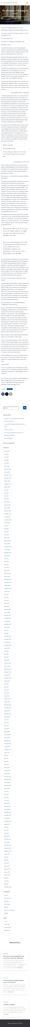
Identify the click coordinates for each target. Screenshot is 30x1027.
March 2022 (6, 606)
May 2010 (6, 884)
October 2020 (7, 642)
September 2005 (7, 887)
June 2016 (6, 794)
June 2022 (6, 597)
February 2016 (7, 806)
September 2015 (7, 821)
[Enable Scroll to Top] (27, 1024)
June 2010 (6, 881)
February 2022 (7, 609)
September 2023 (7, 552)
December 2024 (7, 510)
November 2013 (7, 848)
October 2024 (7, 516)
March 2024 (6, 537)
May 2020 (6, 657)
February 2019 (7, 698)
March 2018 (6, 731)
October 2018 (7, 710)
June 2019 (6, 687)
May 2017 (6, 761)
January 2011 (7, 872)
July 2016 (6, 791)
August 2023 (7, 555)
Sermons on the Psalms (9, 910)
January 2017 (7, 773)
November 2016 (7, 779)
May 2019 (6, 690)
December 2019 (7, 669)
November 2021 (7, 618)
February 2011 (7, 869)
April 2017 (6, 764)
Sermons (6, 907)
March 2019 (6, 696)
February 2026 (7, 469)
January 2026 (7, 472)
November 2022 (7, 582)
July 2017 (6, 755)
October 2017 (7, 746)
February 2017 (7, 770)
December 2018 (7, 704)
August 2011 (7, 854)
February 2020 (7, 663)
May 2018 (6, 725)
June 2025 (6, 493)
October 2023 (7, 549)
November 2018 (7, 707)
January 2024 (7, 543)
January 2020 (7, 666)
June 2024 (6, 528)
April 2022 (6, 603)
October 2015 (7, 818)
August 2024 (7, 522)
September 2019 (7, 678)
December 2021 (7, 615)
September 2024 (7, 519)
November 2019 (7, 672)
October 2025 (7, 481)
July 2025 (6, 490)
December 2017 (7, 740)
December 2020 (7, 636)
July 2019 (6, 684)
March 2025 (6, 502)
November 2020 (7, 639)
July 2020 (6, 651)
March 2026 (6, 466)
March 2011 (6, 866)
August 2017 (7, 752)
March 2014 (6, 836)
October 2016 (7, 782)
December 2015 (7, 812)
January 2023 (7, 576)
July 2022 (6, 594)
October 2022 (7, 585)
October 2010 (7, 875)
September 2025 (7, 484)
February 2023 (7, 573)
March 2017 (6, 767)
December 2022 (7, 579)
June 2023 (6, 561)
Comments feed (7, 927)
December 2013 (7, 845)
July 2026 (6, 454)
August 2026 (7, 451)
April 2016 (6, 800)
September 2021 (7, 624)
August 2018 (7, 716)
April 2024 (6, 534)
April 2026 (6, 463)
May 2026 (6, 460)
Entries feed (6, 924)
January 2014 (7, 842)
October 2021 (7, 621)
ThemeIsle (20, 1023)
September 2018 (7, 713)
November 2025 (7, 478)
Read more (20, 967)
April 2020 (6, 660)
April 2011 (6, 863)
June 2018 (6, 722)
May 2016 (6, 797)
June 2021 (6, 633)
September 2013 (7, 851)
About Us (6, 895)
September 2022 (7, 588)
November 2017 (7, 743)
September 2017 (7, 749)
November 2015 (7, 815)
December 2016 (7, 776)
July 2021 (6, 630)
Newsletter (6, 901)
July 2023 (6, 558)
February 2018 (7, 734)
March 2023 (6, 570)
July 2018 (6, 719)
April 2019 (6, 693)
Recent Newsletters (8, 438)
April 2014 (6, 833)
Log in (5, 921)
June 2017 (6, 758)
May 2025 (6, 496)
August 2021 (7, 627)
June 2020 (6, 654)
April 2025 (6, 499)
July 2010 (6, 878)
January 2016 (7, 809)
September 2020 (7, 645)
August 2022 (7, 591)
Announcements (7, 898)
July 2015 (6, 827)
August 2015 (7, 824)
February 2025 (7, 505)
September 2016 (7, 785)
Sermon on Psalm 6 (8, 429)
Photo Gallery (7, 904)
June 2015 (6, 830)
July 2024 (6, 525)
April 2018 (6, 728)
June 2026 (6, 457)
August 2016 (7, 788)
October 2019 (7, 675)
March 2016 (6, 803)
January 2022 (7, 612)
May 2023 (6, 564)
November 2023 (7, 546)
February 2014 (7, 839)
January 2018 (7, 737)
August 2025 (7, 487)
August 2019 (7, 681)
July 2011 (6, 857)
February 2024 (7, 540)
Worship (6, 913)
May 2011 (6, 860)
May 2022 (6, 600)
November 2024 (7, 513)
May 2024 (6, 531)
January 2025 (7, 507)
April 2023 (6, 567)
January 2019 (7, 702)
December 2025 (7, 475)
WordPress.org (7, 930)
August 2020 (7, 648)
